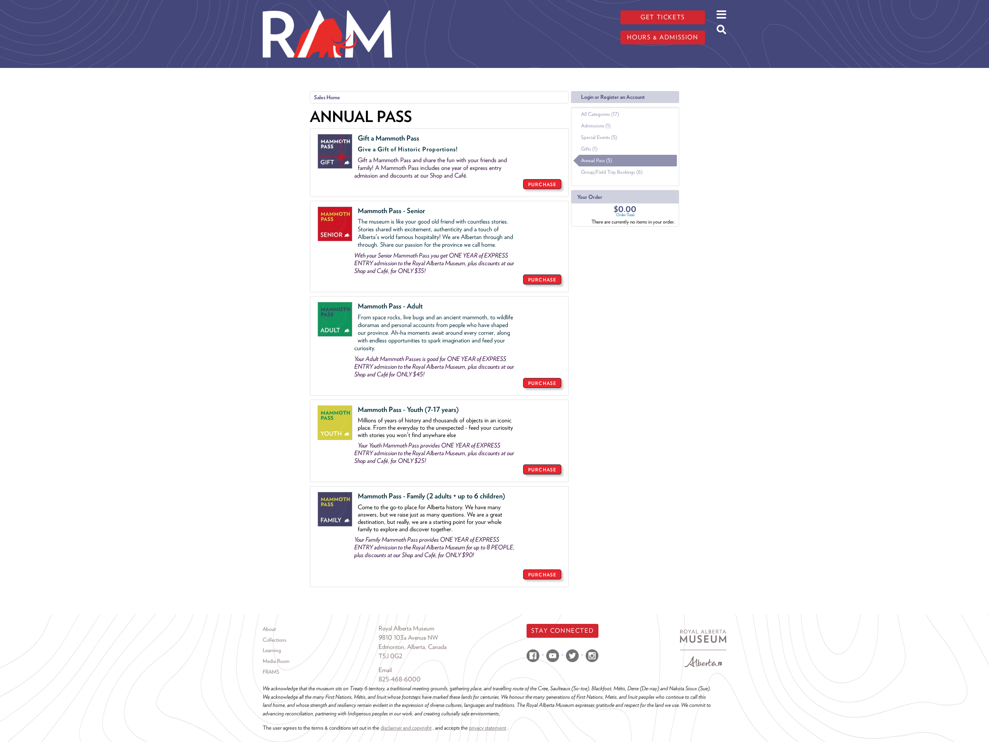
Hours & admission (662, 37)
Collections (274, 640)
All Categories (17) (600, 114)
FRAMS (271, 672)
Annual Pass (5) (596, 160)
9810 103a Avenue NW (408, 637)
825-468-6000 (400, 679)
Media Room (276, 661)
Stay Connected (562, 630)
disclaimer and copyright (406, 727)
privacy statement (487, 727)
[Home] (327, 5)
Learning (272, 650)
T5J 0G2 (391, 656)
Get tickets (663, 17)
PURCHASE (542, 184)
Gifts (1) (589, 149)
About (269, 629)
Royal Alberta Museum (406, 628)
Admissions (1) (595, 126)
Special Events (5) (599, 137)
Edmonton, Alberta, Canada (413, 647)
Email (385, 670)
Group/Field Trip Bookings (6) (611, 172)
